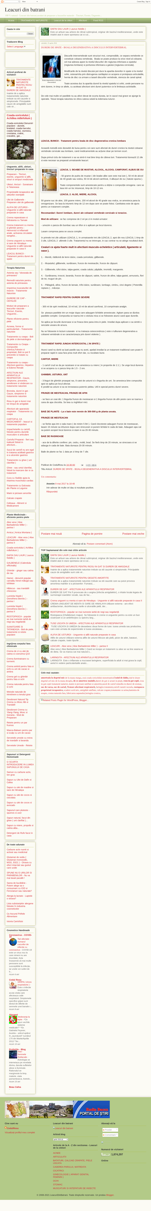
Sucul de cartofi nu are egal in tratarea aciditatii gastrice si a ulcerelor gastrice (20, 452)
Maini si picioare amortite (19, 493)
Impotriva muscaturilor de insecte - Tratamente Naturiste (19, 291)
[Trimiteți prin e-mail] (87, 465)
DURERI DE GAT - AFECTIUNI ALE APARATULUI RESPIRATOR (82, 589)
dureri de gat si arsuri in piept (109, 680)
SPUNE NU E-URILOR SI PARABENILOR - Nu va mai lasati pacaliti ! (19, 875)
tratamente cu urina (119, 690)
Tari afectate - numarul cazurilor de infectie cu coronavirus (19, 944)
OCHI (56, 1181)
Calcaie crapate (14, 498)
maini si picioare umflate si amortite (85, 684)
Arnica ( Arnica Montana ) (19, 532)
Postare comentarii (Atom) (100, 544)
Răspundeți (51, 491)
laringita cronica (92, 693)
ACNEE (56, 1153)
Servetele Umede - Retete (19, 745)
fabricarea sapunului (76, 693)
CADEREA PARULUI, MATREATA (69, 1167)
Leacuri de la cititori (63, 20)
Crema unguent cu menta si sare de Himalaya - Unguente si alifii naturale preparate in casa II (96, 600)
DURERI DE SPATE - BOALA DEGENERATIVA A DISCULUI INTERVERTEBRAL (84, 47)
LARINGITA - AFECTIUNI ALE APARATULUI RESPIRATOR (79, 657)
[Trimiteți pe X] (91, 465)
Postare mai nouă (51, 533)
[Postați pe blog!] (89, 465)
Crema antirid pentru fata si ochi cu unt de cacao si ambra (20, 669)
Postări (108, 1130)
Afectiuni (83, 20)
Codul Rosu (15, 980)
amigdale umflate (88, 690)
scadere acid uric (71, 690)
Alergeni (13, 1014)
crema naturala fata (56, 693)
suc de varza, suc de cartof (53, 687)
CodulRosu (13, 1128)
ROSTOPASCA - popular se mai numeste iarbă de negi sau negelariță (84, 612)
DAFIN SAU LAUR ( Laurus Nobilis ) (68, 29)
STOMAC (57, 1184)
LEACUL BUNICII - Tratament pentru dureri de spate (20, 256)
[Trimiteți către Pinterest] (95, 465)
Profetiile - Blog (17, 1049)
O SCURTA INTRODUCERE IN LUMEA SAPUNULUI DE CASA (20, 764)
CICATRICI (58, 1170)
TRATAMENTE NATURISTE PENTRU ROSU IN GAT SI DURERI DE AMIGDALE (89, 566)
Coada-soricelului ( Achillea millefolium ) (19, 117)
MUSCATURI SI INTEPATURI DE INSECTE (74, 1188)
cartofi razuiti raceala (123, 687)
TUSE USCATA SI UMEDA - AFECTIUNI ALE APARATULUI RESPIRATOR (86, 623)
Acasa (11, 20)
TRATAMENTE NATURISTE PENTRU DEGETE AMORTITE (79, 578)
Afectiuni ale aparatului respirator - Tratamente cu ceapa (19, 411)
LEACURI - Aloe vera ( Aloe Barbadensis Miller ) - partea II (79, 646)
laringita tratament (104, 687)
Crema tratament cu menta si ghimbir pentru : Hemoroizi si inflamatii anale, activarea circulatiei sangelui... (20, 230)
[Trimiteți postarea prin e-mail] (82, 465)
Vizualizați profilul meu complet (20, 1132)
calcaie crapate (103, 690)
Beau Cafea (15, 1087)
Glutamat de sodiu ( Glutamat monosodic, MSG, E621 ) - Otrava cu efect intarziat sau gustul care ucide (19, 862)
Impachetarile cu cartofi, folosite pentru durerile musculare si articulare (18, 432)
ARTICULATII (59, 1157)
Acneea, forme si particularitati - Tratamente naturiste (20, 329)
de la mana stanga (73, 677)
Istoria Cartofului (15, 921)
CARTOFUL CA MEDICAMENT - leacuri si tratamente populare (19, 422)
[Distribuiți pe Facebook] (93, 465)
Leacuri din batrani (25, 9)
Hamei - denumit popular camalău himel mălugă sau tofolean (20, 581)
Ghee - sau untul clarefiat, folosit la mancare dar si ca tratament (20, 470)
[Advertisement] (59, 122)
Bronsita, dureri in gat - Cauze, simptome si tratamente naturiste (18, 393)
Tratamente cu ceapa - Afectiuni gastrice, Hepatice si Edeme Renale (20, 365)
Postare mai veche (133, 533)
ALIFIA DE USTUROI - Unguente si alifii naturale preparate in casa (83, 634)
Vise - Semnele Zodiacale (23, 1054)
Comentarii (110, 1135)
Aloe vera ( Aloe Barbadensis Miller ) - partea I (17, 525)
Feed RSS (98, 20)
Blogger (110, 1195)
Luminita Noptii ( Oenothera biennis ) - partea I (17, 598)
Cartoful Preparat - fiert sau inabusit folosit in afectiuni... (20, 442)
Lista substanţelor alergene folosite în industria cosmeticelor (20, 906)
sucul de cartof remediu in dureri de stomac (121, 684)
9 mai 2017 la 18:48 (65, 483)
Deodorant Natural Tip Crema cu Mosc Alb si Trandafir (17, 702)
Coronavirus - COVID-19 (20, 936)
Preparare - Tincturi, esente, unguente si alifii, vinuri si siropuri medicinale (20, 177)
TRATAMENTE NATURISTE (34, 20)
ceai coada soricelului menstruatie (97, 677)
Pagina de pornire (92, 533)
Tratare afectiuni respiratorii (81, 687)
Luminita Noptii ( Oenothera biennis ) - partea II (17, 609)
